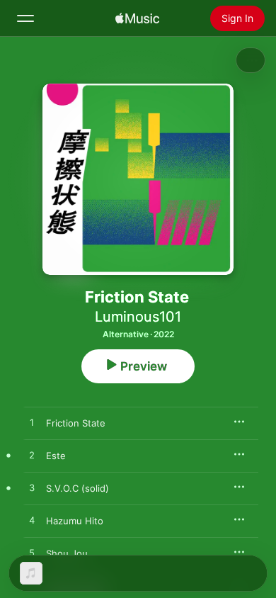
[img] (137, 18)
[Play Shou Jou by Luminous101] (32, 553)
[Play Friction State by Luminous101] (32, 423)
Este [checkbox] (56, 455)
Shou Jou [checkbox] (67, 553)
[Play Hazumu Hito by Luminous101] (32, 520)
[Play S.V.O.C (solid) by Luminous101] (32, 488)
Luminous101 (138, 316)
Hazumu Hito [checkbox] (74, 520)
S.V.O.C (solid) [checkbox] (77, 488)
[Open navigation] (25, 18)
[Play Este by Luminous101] (32, 455)
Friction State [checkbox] (75, 423)
